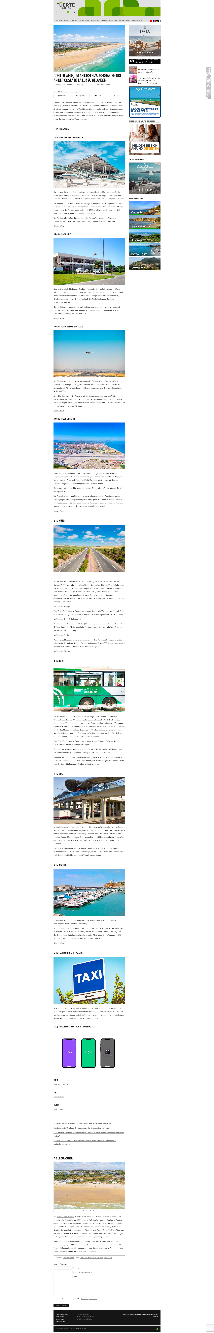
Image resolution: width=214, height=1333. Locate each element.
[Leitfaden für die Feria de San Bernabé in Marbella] (133, 74)
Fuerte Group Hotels (62, 1314)
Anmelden (84, 1328)
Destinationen (84, 20)
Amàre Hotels (60, 1319)
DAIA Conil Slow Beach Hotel (66, 1241)
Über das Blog (137, 20)
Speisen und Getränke (99, 20)
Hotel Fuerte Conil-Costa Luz (91, 1257)
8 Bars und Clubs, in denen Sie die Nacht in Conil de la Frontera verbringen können (149, 80)
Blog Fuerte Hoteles (107, 8)
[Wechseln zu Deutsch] (156, 21)
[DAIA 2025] (144, 40)
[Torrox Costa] (144, 256)
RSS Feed (78, 1328)
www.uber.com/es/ (61, 1084)
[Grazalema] (144, 270)
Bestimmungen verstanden (89, 1299)
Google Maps (59, 226)
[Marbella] (144, 214)
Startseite (58, 20)
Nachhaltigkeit (124, 20)
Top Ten (74, 20)
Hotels (66, 20)
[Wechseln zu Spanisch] (150, 21)
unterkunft (108, 1257)
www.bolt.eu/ (59, 1096)
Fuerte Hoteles (67, 84)
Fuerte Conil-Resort (65, 1216)
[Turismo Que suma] (144, 102)
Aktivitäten (113, 20)
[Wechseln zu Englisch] (153, 21)
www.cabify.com (60, 1109)
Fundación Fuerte (61, 1321)
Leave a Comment (103, 84)
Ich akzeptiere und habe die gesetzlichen (76, 1299)
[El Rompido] (144, 242)
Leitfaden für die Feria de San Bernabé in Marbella (148, 70)
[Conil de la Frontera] (144, 228)
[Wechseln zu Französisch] (159, 21)
